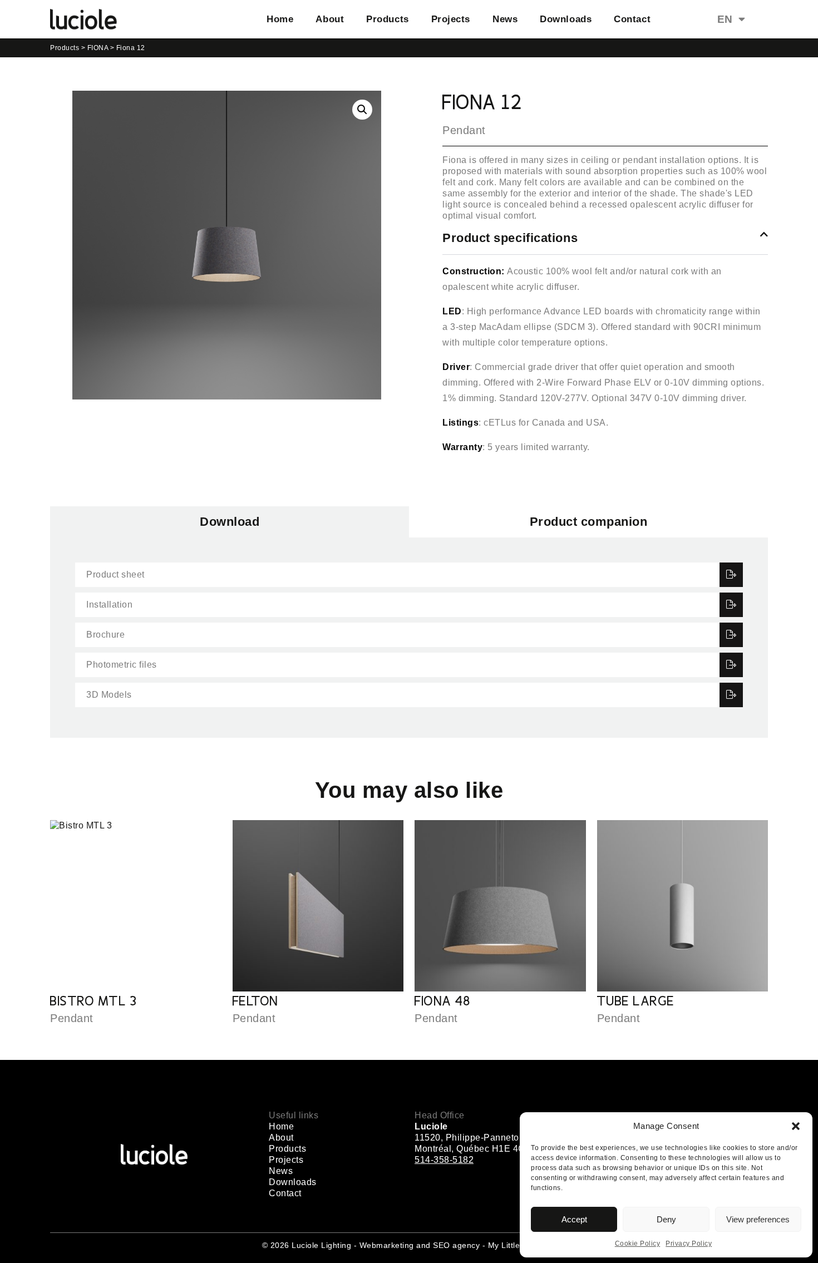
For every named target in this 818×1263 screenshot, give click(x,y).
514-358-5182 (444, 1160)
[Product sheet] (731, 575)
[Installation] (731, 605)
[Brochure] (731, 635)
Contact (632, 19)
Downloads (566, 19)
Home (280, 19)
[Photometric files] (731, 665)
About (330, 19)
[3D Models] (731, 695)
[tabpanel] (409, 637)
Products (387, 19)
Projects (450, 19)
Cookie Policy (638, 1243)
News (505, 19)
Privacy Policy (689, 1243)
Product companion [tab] (589, 522)
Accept (574, 1219)
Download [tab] (229, 522)
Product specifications (510, 238)
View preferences (758, 1219)
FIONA (98, 48)
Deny (666, 1219)
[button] (795, 1126)
